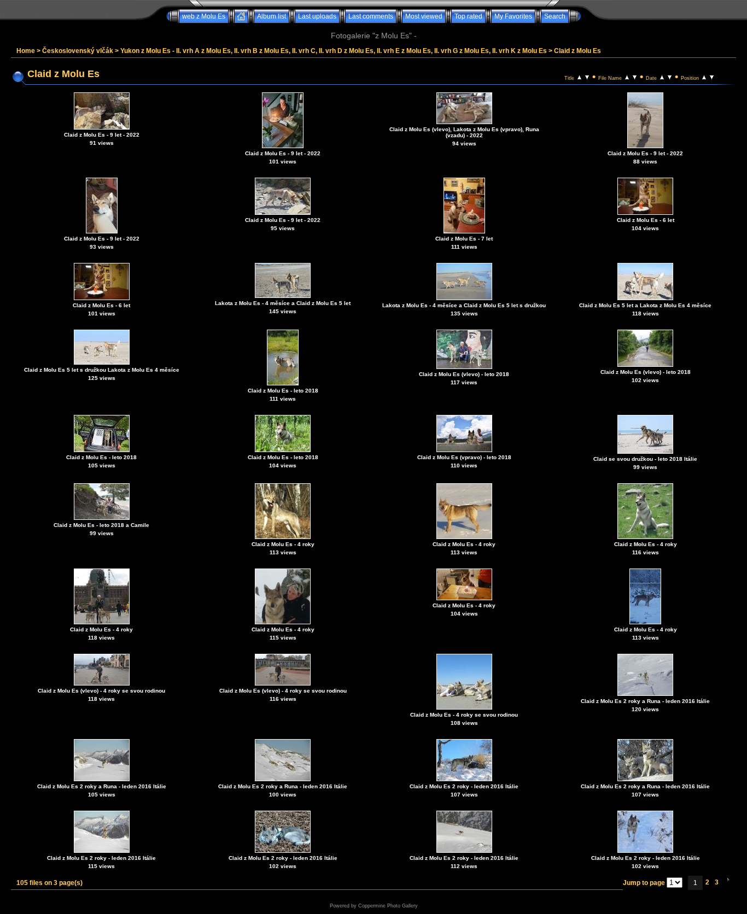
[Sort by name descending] (634, 76)
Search (554, 16)
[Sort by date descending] (669, 76)
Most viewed (423, 16)
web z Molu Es (203, 16)
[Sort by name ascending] (627, 76)
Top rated (468, 16)
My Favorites (513, 16)
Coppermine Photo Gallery (388, 906)
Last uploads (317, 16)
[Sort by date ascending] (662, 76)
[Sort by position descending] (711, 76)
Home (25, 51)
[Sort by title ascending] (579, 76)
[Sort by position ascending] (704, 76)
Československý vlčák (77, 51)
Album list (271, 16)
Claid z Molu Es (577, 51)
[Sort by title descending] (587, 76)
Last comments (370, 16)
